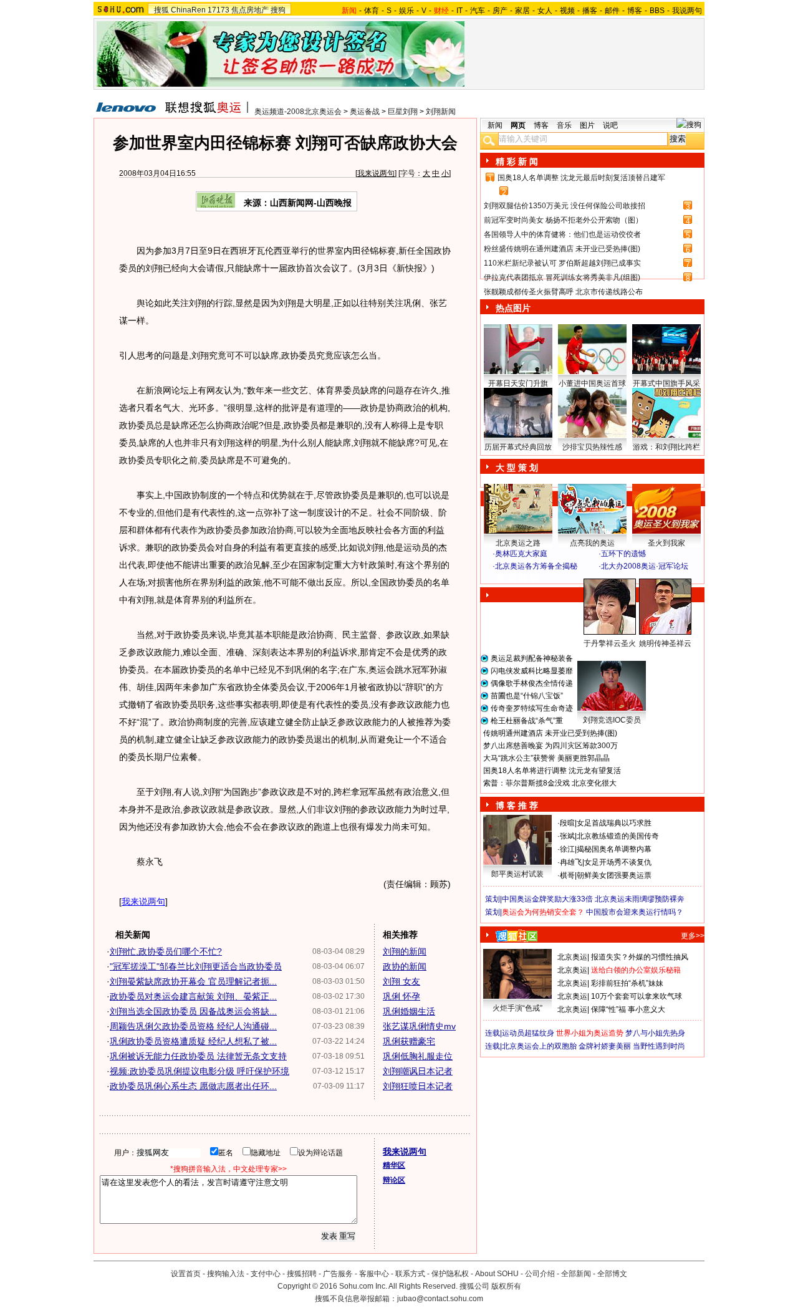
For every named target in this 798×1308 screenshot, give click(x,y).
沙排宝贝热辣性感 (592, 447)
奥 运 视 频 (517, 578)
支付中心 (266, 1273)
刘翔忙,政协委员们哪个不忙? (166, 951)
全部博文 (612, 1273)
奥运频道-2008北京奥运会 (298, 111)
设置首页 (186, 1273)
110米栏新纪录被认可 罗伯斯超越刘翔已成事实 (562, 263)
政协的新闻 (404, 966)
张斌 (567, 836)
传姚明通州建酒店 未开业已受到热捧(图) (550, 733)
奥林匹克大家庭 (521, 553)
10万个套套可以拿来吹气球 (636, 996)
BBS (657, 10)
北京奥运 (572, 957)
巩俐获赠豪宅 (409, 1041)
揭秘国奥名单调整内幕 (614, 849)
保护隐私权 (450, 1273)
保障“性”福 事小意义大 (628, 1009)
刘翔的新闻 (404, 951)
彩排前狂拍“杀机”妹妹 (627, 983)
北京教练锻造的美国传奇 (618, 836)
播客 (589, 10)
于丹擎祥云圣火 (610, 643)
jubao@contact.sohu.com (440, 1298)
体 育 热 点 (598, 655)
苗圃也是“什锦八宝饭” (527, 695)
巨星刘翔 (403, 111)
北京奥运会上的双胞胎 (539, 1046)
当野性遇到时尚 (659, 1046)
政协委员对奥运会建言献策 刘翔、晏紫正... (193, 996)
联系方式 (410, 1273)
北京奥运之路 (518, 543)
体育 (371, 10)
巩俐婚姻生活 (409, 1011)
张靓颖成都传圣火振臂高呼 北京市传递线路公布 (563, 291)
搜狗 (278, 10)
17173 (218, 10)
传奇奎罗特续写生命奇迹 (532, 708)
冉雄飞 (571, 862)
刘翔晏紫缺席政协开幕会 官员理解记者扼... (193, 981)
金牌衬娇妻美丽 (605, 1046)
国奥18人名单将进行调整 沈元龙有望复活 (552, 770)
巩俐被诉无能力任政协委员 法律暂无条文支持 (198, 1056)
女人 (544, 10)
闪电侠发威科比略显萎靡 (532, 670)
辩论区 (394, 1180)
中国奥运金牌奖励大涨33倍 (547, 899)
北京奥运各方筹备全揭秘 (536, 566)
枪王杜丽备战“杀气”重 (527, 720)
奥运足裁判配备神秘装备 (532, 658)
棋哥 (567, 875)
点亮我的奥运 (592, 543)
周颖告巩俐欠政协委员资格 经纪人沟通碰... (193, 1026)
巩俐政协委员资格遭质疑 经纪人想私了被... (193, 1041)
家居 (522, 10)
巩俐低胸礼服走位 (418, 1056)
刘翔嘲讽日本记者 (418, 1071)
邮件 (612, 10)
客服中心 (374, 1273)
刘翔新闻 (441, 111)
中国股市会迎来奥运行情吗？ (634, 912)
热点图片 (513, 308)
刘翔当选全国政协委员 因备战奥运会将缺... (193, 1011)
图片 (587, 125)
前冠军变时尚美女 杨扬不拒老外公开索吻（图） (563, 220)
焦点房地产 (250, 10)
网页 (518, 125)
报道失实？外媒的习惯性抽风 (639, 957)
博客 (634, 10)
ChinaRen (188, 10)
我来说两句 (376, 173)
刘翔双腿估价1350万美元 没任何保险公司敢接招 (564, 205)
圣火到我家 (666, 543)
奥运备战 (365, 111)
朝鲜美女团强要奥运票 (614, 875)
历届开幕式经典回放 (518, 447)
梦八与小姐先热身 (655, 1033)
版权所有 (506, 1286)
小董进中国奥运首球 (592, 383)
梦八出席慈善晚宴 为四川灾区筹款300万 (550, 745)
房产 (500, 10)
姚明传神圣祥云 (665, 643)
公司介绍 (540, 1273)
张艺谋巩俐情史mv (419, 1026)
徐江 (567, 849)
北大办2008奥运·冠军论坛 (644, 566)
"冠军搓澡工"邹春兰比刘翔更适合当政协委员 (196, 966)
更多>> (692, 935)
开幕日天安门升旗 (518, 383)
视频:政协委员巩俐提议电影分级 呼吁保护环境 (199, 1071)
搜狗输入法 (225, 1273)
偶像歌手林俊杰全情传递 (532, 683)
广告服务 (338, 1273)
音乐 (564, 125)
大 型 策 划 (517, 468)
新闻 (495, 125)
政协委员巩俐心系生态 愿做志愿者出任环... (193, 1086)
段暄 (567, 823)
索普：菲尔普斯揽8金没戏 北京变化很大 (550, 783)
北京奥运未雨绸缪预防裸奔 (640, 899)
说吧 (610, 125)
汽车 (477, 10)
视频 (567, 10)
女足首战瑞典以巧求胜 (614, 823)
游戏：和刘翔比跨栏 (666, 447)
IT (459, 10)
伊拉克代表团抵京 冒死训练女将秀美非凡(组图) (562, 277)
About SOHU (497, 1273)
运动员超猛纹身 (528, 1033)
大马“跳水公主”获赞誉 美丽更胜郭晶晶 (546, 758)
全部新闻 (576, 1273)
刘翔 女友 (401, 981)
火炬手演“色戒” (517, 1008)
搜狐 (161, 10)
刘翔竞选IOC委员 (612, 720)
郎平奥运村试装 (517, 874)
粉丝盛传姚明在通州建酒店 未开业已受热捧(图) (562, 248)
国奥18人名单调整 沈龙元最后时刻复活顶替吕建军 (581, 177)
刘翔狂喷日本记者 (418, 1086)
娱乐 (406, 10)
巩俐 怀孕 (401, 996)
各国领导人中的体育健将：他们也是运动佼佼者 (562, 234)
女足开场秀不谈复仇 (617, 862)
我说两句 (687, 10)
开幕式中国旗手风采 (666, 383)
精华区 (394, 1165)
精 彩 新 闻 (517, 161)
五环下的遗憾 (623, 553)
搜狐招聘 (302, 1273)
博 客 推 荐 (517, 805)
